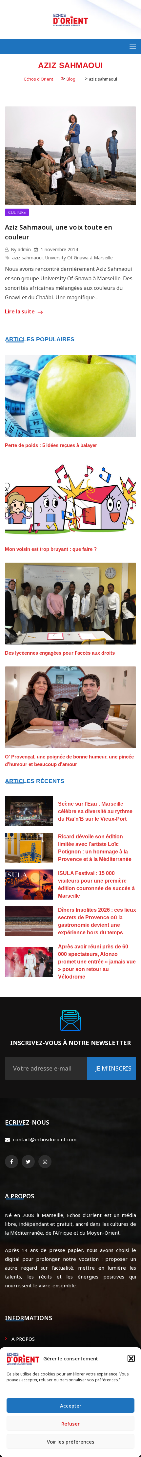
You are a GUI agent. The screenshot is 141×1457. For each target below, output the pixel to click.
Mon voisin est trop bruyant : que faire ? (51, 549)
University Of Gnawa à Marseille (79, 257)
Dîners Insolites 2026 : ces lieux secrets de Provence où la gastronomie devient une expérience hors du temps (97, 921)
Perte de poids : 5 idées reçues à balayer (51, 445)
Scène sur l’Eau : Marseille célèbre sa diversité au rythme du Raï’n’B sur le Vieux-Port (95, 811)
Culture (17, 212)
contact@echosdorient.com (44, 1139)
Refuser (70, 1423)
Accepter (70, 1405)
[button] (131, 1358)
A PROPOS (23, 1339)
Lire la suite (20, 311)
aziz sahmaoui (27, 257)
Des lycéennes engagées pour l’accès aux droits (60, 653)
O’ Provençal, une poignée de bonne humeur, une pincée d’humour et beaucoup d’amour (69, 760)
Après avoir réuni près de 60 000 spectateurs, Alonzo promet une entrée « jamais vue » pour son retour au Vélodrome (97, 962)
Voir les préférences (70, 1441)
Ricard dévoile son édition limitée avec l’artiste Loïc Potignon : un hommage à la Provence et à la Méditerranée (94, 848)
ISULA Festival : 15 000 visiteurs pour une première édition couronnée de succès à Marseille (96, 884)
